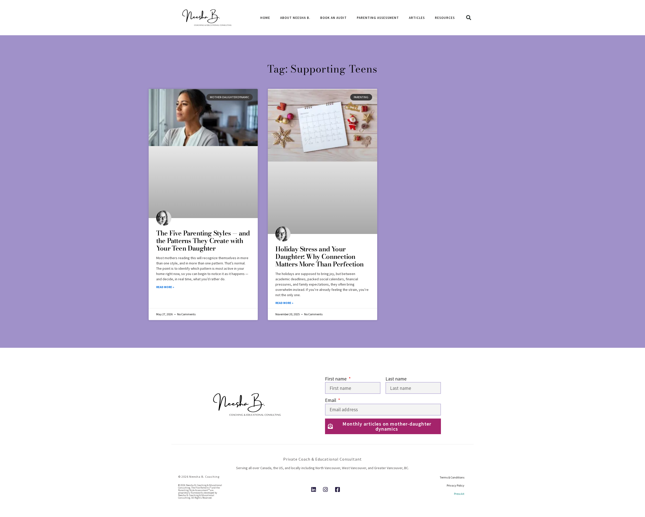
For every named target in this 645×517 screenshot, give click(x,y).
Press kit (459, 494)
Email (331, 400)
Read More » (165, 287)
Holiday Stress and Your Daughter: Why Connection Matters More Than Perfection (319, 256)
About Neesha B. (295, 18)
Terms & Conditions (452, 477)
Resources (445, 18)
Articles (417, 18)
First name (336, 379)
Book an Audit (333, 18)
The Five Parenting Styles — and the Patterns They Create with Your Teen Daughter (203, 240)
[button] (469, 18)
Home (265, 18)
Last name (396, 379)
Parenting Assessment (378, 18)
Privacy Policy (455, 485)
